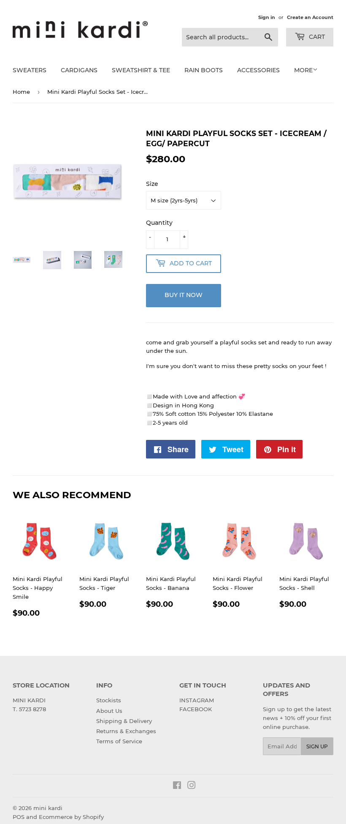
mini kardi (47, 808)
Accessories (258, 70)
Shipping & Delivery (124, 721)
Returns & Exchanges (126, 731)
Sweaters (29, 70)
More (303, 70)
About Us (109, 710)
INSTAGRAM (196, 700)
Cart (316, 37)
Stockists (108, 700)
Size (152, 184)
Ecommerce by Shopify (71, 816)
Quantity (159, 222)
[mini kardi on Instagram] (191, 786)
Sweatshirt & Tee (141, 70)
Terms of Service (119, 741)
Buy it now (184, 295)
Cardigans (79, 70)
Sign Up (317, 746)
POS (18, 816)
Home (21, 91)
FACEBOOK (195, 709)
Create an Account (310, 17)
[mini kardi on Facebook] (177, 786)
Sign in (266, 17)
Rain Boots (203, 70)
